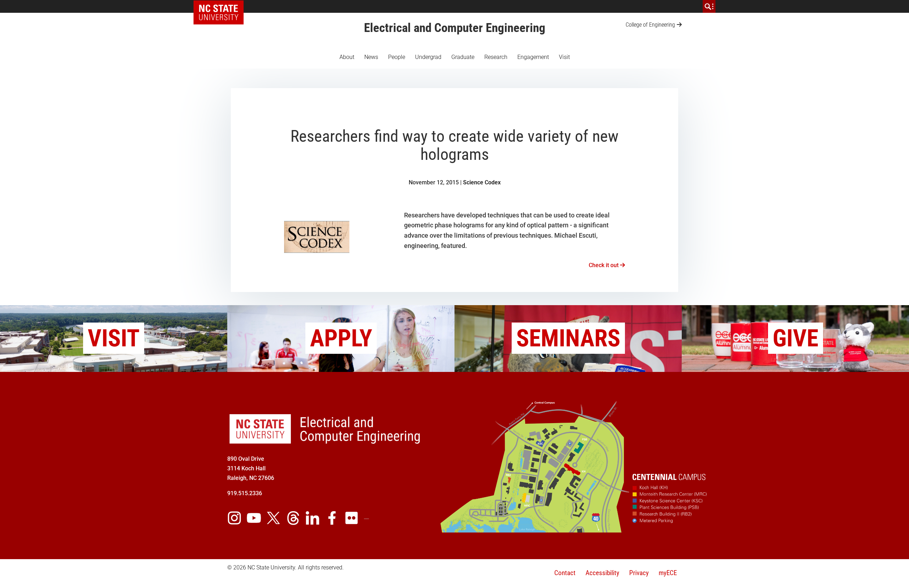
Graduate (462, 57)
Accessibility (602, 573)
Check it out (604, 265)
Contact (565, 573)
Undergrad (428, 57)
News (371, 57)
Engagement (533, 57)
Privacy (639, 573)
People (396, 57)
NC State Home (221, 6)
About (346, 57)
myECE (668, 573)
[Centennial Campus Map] (574, 530)
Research (495, 57)
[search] (709, 6)
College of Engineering (650, 24)
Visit (564, 57)
